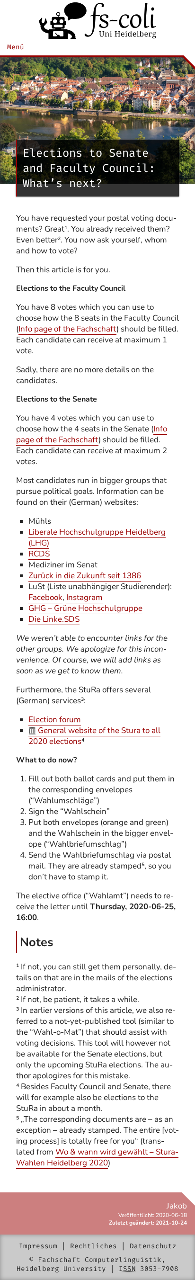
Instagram (84, 597)
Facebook (45, 597)
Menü (15, 47)
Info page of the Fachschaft (67, 328)
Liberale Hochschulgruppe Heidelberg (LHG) (97, 537)
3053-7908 (159, 1268)
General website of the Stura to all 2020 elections (94, 736)
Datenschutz (153, 1246)
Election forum (54, 719)
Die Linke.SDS (54, 619)
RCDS (39, 553)
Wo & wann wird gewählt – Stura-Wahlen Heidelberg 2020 (97, 1157)
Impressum (38, 1246)
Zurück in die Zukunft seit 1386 (84, 575)
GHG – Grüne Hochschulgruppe (85, 608)
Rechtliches (93, 1246)
